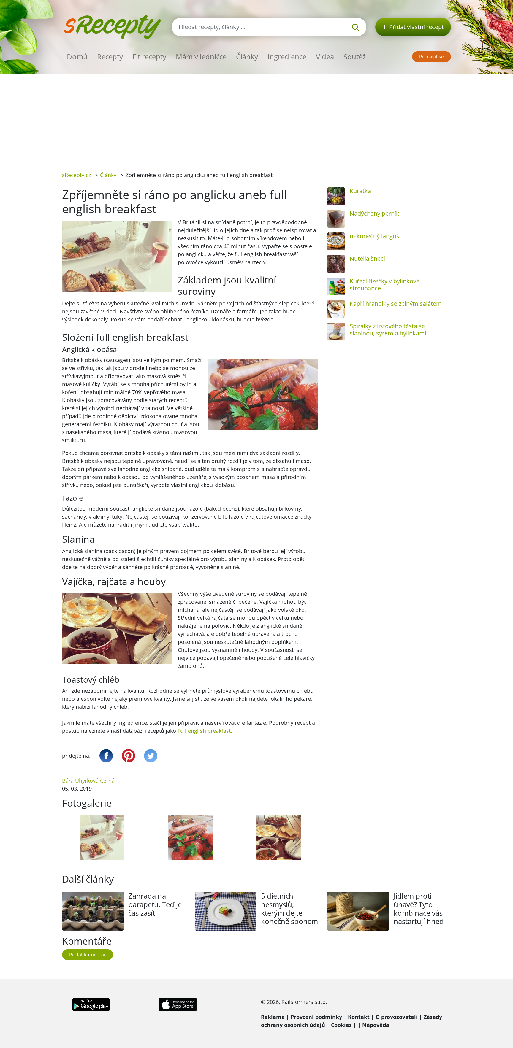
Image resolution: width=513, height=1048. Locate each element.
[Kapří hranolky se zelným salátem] (336, 309)
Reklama (273, 1016)
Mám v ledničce (201, 56)
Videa (325, 56)
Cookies (341, 1024)
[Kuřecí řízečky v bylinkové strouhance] (336, 286)
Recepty (110, 56)
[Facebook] (106, 755)
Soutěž (354, 56)
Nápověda (375, 1024)
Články (247, 56)
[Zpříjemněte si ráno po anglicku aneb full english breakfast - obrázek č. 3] (279, 837)
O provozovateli (397, 1016)
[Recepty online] (112, 26)
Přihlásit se (431, 56)
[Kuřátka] (336, 196)
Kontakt (359, 1016)
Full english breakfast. (205, 730)
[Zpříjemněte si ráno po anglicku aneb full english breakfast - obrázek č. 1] (102, 837)
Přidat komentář (87, 954)
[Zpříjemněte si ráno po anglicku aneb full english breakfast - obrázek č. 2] (190, 837)
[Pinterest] (128, 755)
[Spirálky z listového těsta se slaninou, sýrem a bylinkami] (336, 331)
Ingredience (286, 56)
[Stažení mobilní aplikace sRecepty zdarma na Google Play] (91, 1003)
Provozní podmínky (316, 1016)
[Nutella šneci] (336, 264)
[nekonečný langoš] (336, 241)
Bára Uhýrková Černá (88, 780)
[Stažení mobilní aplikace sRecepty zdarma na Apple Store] (177, 1003)
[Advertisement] (256, 118)
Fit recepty (149, 56)
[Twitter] (150, 755)
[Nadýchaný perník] (336, 219)
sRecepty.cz (76, 175)
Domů (77, 56)
